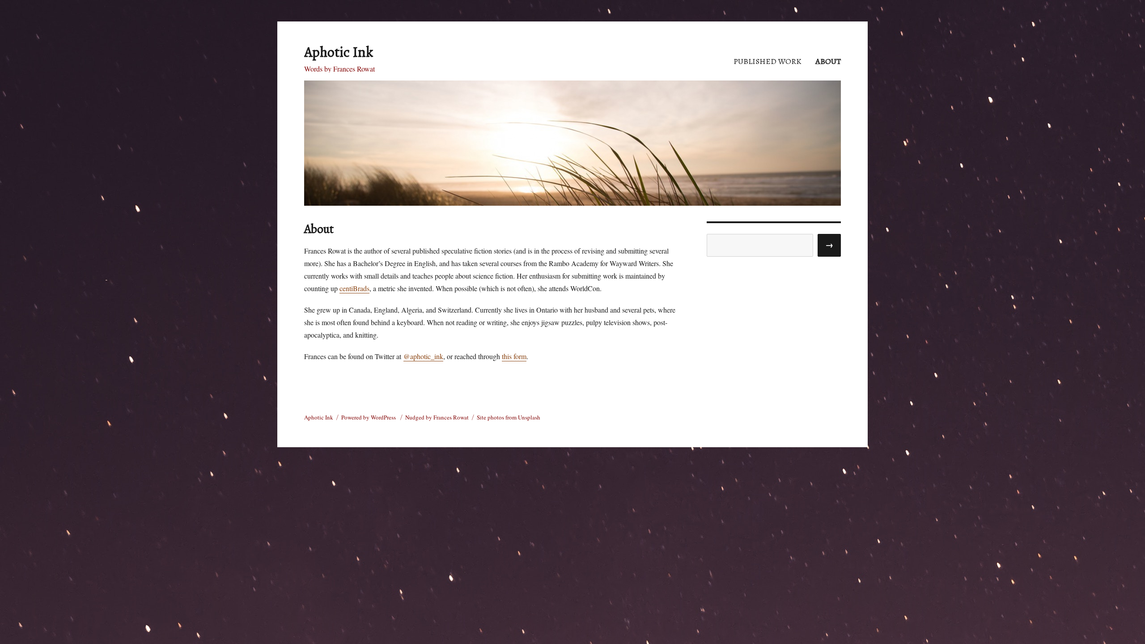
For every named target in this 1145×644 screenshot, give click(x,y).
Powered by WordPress (369, 417)
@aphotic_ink (423, 356)
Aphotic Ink (338, 52)
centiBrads (354, 288)
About (828, 61)
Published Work (768, 61)
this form (514, 356)
